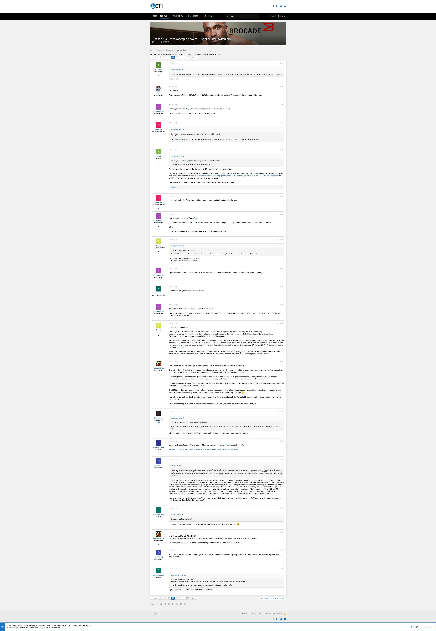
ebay (187, 109)
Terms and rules (256, 614)
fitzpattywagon (158, 515)
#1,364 (282, 123)
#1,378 (282, 532)
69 (173, 57)
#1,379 (282, 550)
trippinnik (158, 70)
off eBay (182, 347)
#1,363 (282, 105)
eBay (195, 218)
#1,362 (282, 87)
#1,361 (282, 63)
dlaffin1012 (158, 466)
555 (187, 57)
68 (169, 57)
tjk (159, 93)
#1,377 (282, 508)
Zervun (158, 156)
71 (180, 57)
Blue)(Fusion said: (176, 129)
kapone (159, 293)
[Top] (282, 614)
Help (273, 614)
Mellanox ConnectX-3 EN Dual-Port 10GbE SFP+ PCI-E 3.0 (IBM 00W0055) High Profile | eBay (203, 449)
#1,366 (282, 196)
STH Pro (157, 614)
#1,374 (282, 411)
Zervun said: (175, 466)
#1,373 (282, 362)
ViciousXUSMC (158, 368)
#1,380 (282, 568)
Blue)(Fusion (158, 111)
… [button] (161, 57)
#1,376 (282, 459)
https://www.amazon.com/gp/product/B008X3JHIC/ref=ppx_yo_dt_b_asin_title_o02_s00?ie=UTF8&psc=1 (239, 176)
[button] (169, 16)
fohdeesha (156, 42)
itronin (158, 246)
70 (176, 57)
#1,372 (282, 323)
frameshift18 (158, 448)
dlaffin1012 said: (176, 514)
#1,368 (282, 239)
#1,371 (282, 305)
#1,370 (282, 287)
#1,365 (282, 150)
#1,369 (282, 269)
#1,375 (282, 441)
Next (193, 57)
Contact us (245, 614)
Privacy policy (266, 614)
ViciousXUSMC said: (177, 575)
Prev (154, 57)
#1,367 (282, 214)
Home (278, 614)
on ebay (227, 445)
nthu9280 (158, 129)
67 (165, 57)
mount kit (177, 139)
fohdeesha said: (176, 69)
